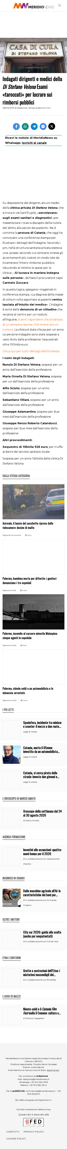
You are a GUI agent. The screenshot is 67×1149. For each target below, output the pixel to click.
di (24, 820)
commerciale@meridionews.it (40, 1091)
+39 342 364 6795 (39, 1082)
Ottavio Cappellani (34, 1018)
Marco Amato (32, 820)
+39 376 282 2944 (38, 1085)
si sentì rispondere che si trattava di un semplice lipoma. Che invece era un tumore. (33, 324)
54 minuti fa (16, 535)
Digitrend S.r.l (45, 1100)
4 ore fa (13, 700)
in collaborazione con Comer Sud (41, 941)
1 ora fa (13, 590)
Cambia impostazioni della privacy (33, 1109)
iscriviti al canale (34, 143)
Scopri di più (53, 1070)
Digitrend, (7, 535)
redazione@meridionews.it (36, 1079)
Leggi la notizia (30, 731)
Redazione (22, 108)
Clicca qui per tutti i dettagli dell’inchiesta (31, 351)
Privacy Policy (34, 1131)
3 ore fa (13, 645)
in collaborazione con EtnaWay (40, 979)
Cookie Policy (16, 1138)
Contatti (12, 1131)
